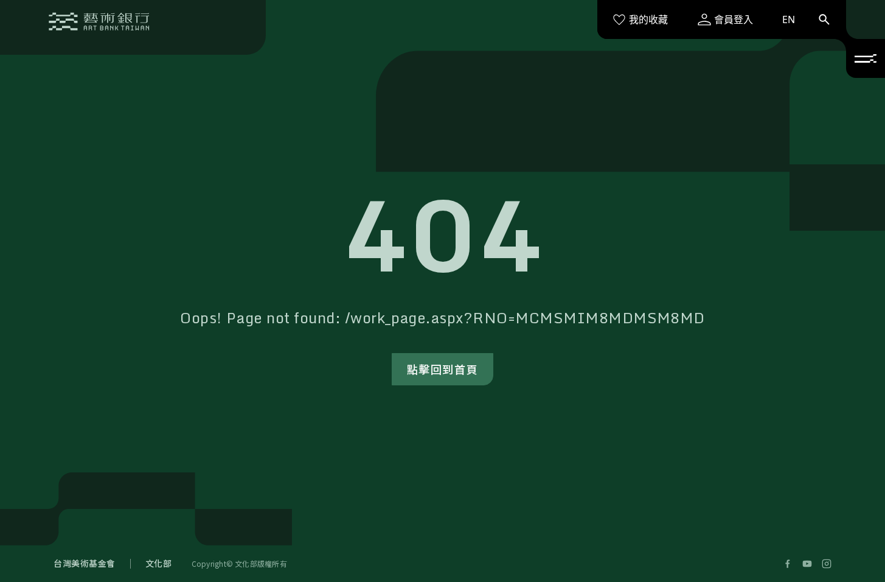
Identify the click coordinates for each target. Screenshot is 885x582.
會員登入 (733, 19)
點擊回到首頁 (443, 369)
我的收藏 (648, 19)
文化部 (158, 563)
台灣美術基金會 (85, 563)
